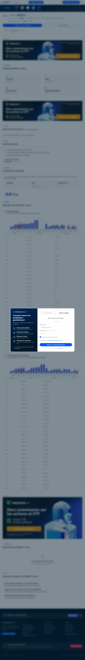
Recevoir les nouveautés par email (49, 337)
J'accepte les (52, 340)
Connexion (48, 313)
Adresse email (43, 324)
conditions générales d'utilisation (55, 340)
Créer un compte (64, 313)
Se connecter (60, 348)
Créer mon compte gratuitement (56, 345)
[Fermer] (72, 310)
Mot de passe (48, 330)
